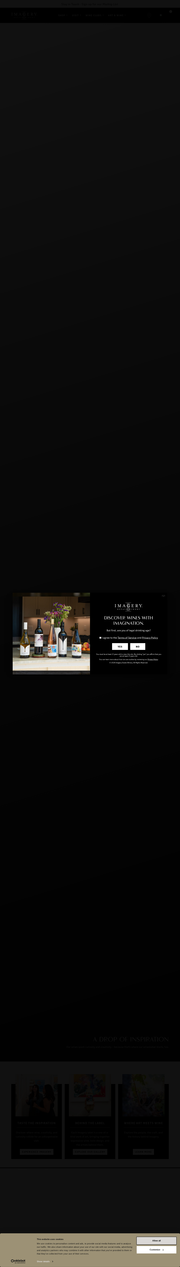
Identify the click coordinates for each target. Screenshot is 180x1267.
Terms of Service (127, 637)
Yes (120, 646)
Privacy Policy (150, 637)
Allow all (156, 1240)
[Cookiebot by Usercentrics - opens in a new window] (18, 1261)
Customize (155, 1249)
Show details (43, 1261)
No (138, 646)
